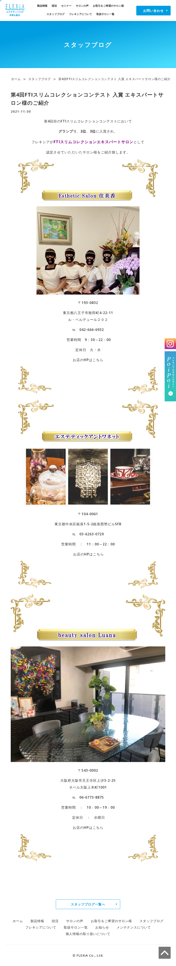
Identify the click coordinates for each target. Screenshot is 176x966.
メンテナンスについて (134, 927)
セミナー (66, 5)
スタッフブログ (56, 14)
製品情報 (42, 5)
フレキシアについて (80, 14)
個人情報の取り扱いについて (88, 934)
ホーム (16, 79)
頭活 (54, 5)
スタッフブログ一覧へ (88, 904)
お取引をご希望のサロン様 (108, 5)
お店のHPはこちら (88, 359)
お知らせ (102, 927)
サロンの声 (82, 5)
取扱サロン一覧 (105, 14)
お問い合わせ (153, 10)
